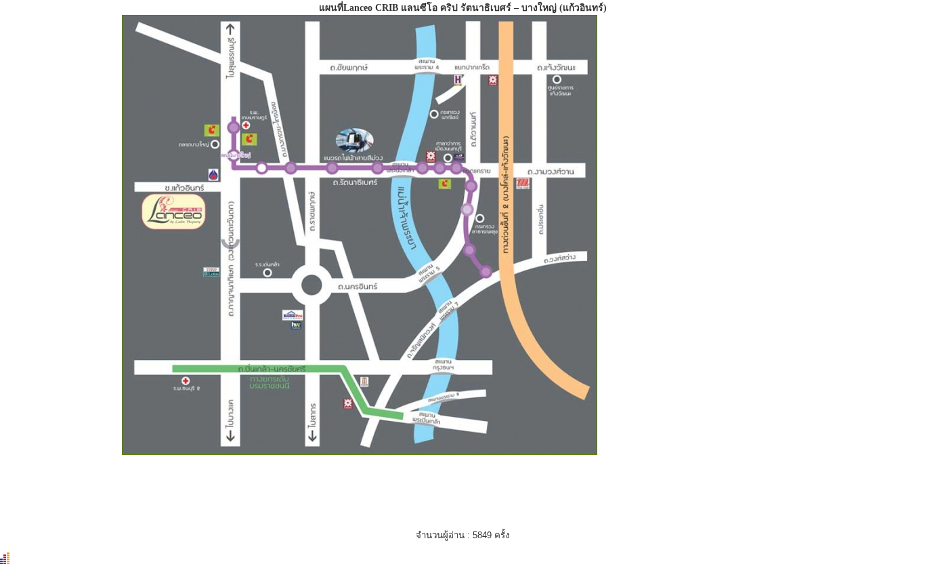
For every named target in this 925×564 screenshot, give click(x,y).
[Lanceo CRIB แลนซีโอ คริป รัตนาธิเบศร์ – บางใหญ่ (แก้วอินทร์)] (359, 452)
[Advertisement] (701, 370)
